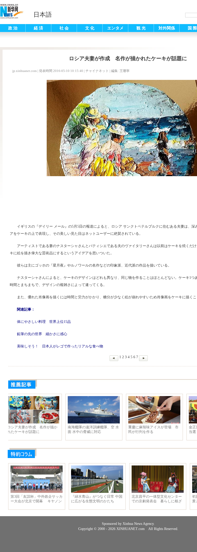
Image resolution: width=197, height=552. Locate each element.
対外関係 (167, 28)
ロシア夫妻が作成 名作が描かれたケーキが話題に (36, 429)
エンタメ (115, 28)
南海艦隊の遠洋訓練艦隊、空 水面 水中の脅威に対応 (97, 429)
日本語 (42, 14)
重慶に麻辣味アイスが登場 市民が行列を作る (157, 429)
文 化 (89, 28)
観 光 (141, 28)
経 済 (38, 28)
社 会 (64, 28)
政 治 (12, 28)
